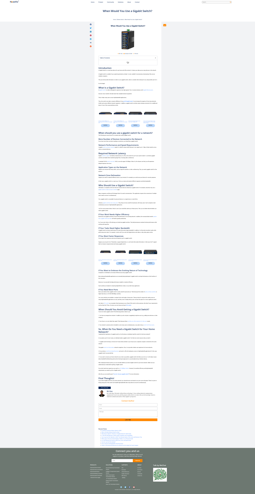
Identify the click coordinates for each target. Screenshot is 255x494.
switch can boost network (108, 147)
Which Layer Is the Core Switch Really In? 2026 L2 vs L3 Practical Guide (117, 438)
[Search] (230, 2)
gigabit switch (102, 90)
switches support (106, 155)
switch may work (111, 161)
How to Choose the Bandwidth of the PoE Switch (112, 443)
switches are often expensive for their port (137, 321)
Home (114, 19)
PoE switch (106, 303)
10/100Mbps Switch (124, 368)
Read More (105, 125)
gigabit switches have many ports (110, 202)
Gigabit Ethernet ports (148, 90)
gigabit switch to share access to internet (107, 189)
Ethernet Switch (120, 19)
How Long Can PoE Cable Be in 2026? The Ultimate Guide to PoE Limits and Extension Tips (121, 437)
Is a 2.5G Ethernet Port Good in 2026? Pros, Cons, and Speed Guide (116, 440)
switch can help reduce (109, 347)
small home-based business (112, 351)
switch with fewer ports (149, 325)
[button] (101, 2)
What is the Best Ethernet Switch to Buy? (110, 432)
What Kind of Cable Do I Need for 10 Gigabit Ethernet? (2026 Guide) (116, 433)
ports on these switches (150, 291)
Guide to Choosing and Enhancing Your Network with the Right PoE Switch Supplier (119, 445)
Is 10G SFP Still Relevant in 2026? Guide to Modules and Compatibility (116, 435)
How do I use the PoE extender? (108, 442)
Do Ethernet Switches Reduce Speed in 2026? (111, 430)
